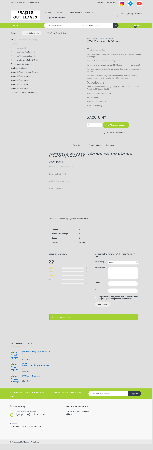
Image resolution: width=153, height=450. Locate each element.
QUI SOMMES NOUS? (56, 18)
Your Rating (99, 262)
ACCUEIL (48, 13)
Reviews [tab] (110, 145)
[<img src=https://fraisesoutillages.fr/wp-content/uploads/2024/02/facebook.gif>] (130, 3)
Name (98, 282)
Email (97, 289)
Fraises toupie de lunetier (20, 64)
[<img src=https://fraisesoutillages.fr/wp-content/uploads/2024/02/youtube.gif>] (139, 3)
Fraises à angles (92, 38)
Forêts (13, 44)
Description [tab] (78, 145)
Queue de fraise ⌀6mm (31, 33)
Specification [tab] (95, 145)
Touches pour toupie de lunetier (23, 92)
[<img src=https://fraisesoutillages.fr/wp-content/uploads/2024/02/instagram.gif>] (121, 3)
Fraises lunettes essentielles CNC (23, 60)
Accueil (13, 33)
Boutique (100, 2)
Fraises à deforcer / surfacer (21, 52)
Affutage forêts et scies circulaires (23, 40)
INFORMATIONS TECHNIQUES (81, 13)
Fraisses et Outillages (20, 442)
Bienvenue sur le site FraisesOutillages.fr (25, 2)
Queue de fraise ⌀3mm (19, 76)
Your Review (100, 268)
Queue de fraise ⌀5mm (19, 84)
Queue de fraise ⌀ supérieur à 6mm (24, 72)
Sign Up (135, 393)
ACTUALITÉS (60, 13)
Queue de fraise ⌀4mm (19, 80)
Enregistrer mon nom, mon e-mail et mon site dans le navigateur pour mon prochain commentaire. (118, 298)
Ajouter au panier (117, 125)
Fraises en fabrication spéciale (22, 56)
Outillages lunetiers (18, 68)
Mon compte (111, 2)
